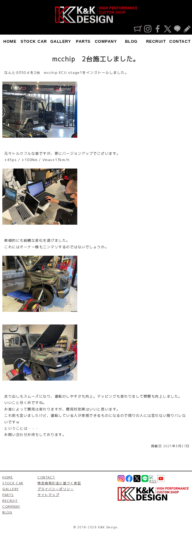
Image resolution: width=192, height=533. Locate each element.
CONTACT (180, 41)
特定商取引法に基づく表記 (59, 483)
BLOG (131, 41)
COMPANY (106, 41)
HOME (9, 41)
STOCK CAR (34, 41)
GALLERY (60, 41)
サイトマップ (48, 495)
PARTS (83, 41)
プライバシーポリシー (55, 489)
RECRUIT (156, 41)
